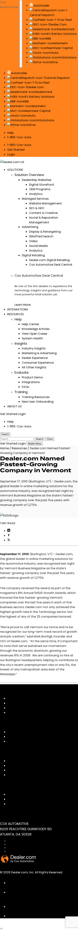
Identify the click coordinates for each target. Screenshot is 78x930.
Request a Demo (19, 804)
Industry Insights (34, 348)
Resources (19, 448)
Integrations (31, 382)
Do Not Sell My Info (17, 847)
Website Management (45, 203)
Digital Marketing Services (26, 703)
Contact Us (15, 794)
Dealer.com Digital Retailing (49, 260)
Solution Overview (29, 175)
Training (21, 392)
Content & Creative (43, 213)
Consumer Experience (38, 363)
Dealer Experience (35, 358)
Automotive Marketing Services (30, 708)
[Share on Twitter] (8, 540)
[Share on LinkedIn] (8, 531)
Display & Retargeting (45, 232)
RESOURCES (15, 314)
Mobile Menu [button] (34, 443)
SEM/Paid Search (41, 236)
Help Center (30, 324)
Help (10, 133)
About (11, 737)
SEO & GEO (36, 208)
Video (33, 241)
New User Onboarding (38, 402)
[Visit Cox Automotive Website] (20, 925)
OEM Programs (39, 189)
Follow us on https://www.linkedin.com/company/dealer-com (40, 897)
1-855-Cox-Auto (19, 137)
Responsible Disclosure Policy (23, 851)
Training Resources (36, 397)
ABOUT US (14, 406)
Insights (21, 343)
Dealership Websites (36, 180)
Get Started (15, 150)
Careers (13, 741)
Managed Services (35, 199)
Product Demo (32, 377)
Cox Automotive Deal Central (50, 265)
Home (4, 448)
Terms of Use (14, 840)
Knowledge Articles (36, 329)
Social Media (38, 246)
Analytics (35, 194)
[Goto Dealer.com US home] (18, 862)
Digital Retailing (33, 255)
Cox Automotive (9, 4)
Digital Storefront (41, 185)
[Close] (1, 928)
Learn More (23, 305)
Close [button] (50, 439)
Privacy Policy (14, 844)
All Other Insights (34, 367)
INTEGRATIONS (17, 309)
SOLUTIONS (15, 170)
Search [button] (5, 434)
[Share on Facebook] (8, 535)
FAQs (25, 387)
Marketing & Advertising (39, 353)
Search (39, 439)
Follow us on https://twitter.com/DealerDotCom (42, 916)
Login (11, 154)
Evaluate (22, 372)
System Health (32, 338)
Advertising (30, 227)
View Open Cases (34, 334)
